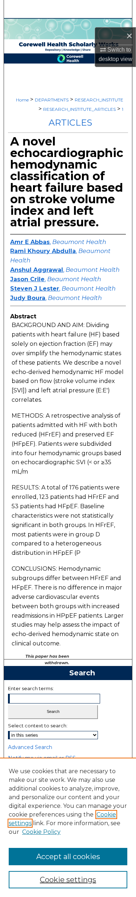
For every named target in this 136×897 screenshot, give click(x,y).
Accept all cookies (68, 856)
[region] (68, 827)
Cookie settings (68, 879)
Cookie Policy (41, 831)
